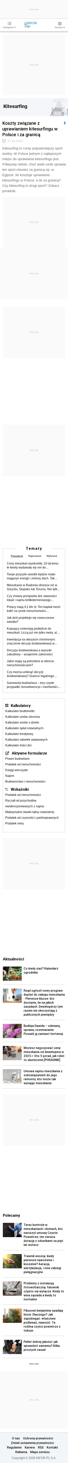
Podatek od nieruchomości (23, 764)
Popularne (17, 555)
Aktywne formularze (29, 753)
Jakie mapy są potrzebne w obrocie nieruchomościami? (30, 663)
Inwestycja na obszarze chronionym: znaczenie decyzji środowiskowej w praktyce (31, 641)
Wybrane (51, 555)
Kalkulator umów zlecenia (22, 716)
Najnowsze (34, 555)
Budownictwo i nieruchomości (25, 781)
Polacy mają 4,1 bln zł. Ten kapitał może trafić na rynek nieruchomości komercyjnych (33, 609)
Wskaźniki (20, 789)
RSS (41, 1447)
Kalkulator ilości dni (18, 745)
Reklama (21, 1452)
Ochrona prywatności (38, 1438)
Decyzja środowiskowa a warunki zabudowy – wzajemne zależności (30, 652)
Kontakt (52, 1447)
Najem (9, 775)
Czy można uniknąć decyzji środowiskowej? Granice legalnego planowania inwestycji (30, 674)
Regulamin (14, 1447)
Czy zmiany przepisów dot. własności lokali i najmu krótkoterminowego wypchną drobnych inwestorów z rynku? (33, 598)
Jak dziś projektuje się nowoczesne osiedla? (30, 619)
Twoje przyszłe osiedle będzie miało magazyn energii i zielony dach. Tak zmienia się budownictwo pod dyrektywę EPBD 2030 (34, 576)
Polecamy (11, 1215)
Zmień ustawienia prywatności (32, 1443)
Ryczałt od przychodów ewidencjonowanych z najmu (24, 803)
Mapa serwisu (40, 1452)
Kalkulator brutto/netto (20, 711)
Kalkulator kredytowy (19, 733)
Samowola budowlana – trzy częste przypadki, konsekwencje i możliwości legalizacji (32, 685)
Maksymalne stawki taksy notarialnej (29, 812)
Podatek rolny (14, 823)
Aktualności (13, 959)
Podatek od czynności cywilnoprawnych (32, 817)
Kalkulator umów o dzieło (22, 722)
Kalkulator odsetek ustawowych (26, 739)
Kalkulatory (21, 705)
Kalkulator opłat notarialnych (24, 728)
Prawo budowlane (17, 758)
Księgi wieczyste (16, 770)
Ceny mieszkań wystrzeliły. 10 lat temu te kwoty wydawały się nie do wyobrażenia (32, 565)
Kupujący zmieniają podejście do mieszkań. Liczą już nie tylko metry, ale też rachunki (33, 631)
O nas (16, 1438)
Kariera (30, 1447)
